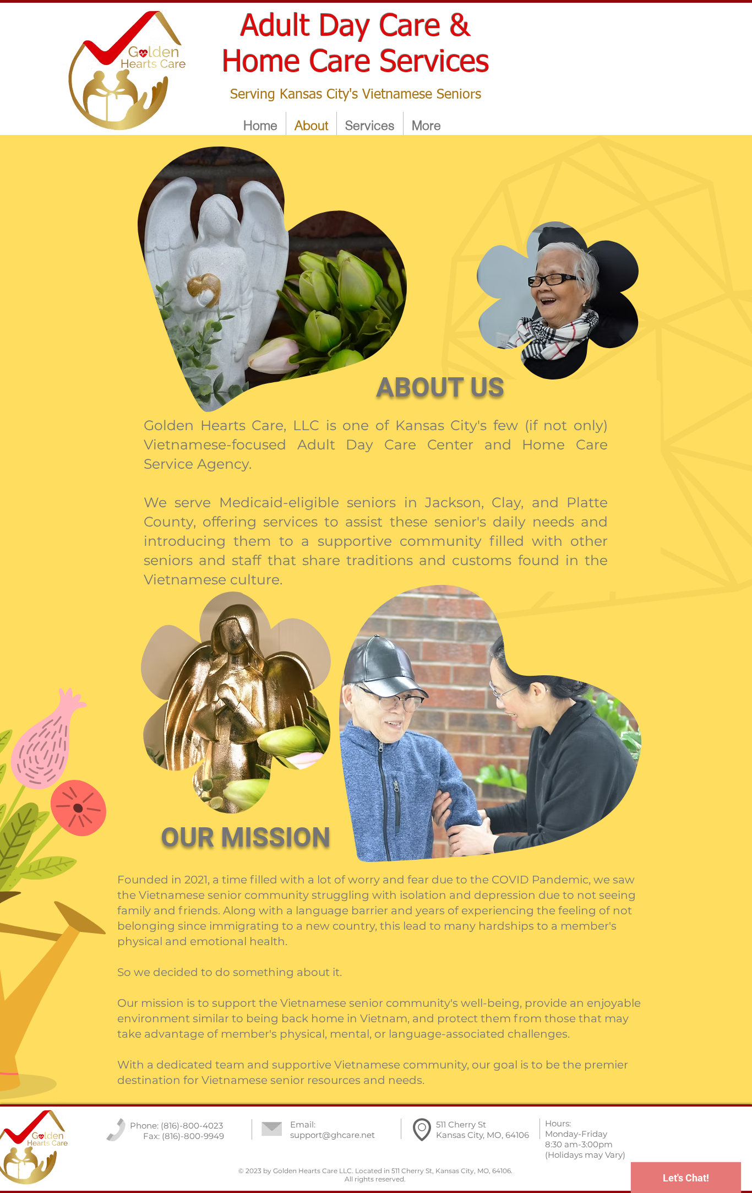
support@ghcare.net (332, 1135)
